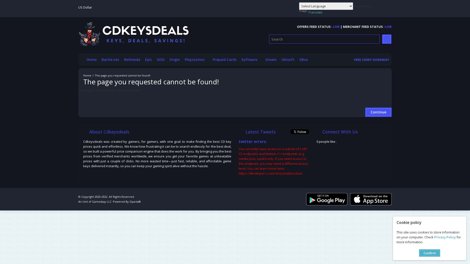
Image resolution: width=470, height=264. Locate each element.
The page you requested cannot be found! (122, 75)
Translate (315, 12)
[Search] (386, 39)
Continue (378, 112)
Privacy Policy (445, 237)
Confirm (429, 253)
